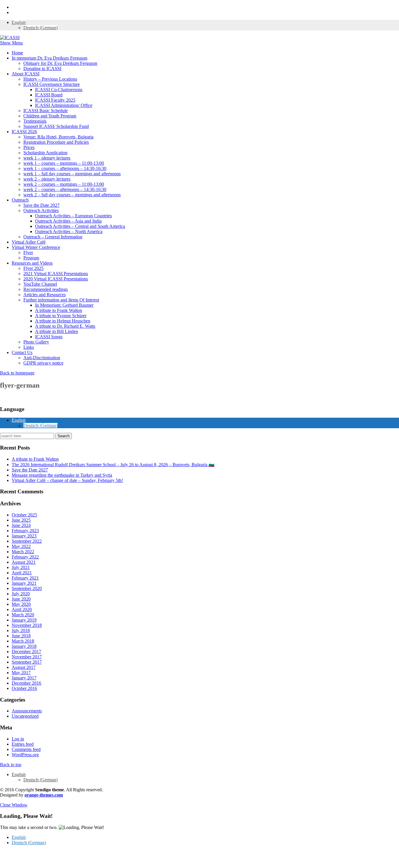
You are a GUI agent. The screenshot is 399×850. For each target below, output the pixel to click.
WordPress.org (25, 754)
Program (31, 257)
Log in (18, 738)
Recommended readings (45, 289)
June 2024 (21, 525)
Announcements (27, 710)
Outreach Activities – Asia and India (68, 220)
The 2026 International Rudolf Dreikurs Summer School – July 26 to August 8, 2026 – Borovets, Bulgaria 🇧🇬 (113, 464)
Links (28, 347)
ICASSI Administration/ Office (63, 105)
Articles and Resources (44, 294)
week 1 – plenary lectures (46, 157)
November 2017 (27, 656)
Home (17, 52)
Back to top (10, 764)
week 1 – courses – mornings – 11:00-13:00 (63, 163)
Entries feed (23, 744)
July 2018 (21, 630)
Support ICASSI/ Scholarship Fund (56, 126)
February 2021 (25, 577)
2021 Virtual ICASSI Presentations (55, 273)
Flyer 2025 (33, 268)
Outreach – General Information (52, 236)
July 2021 (21, 567)
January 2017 (24, 677)
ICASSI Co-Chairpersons (58, 89)
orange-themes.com (44, 794)
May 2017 (21, 672)
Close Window (13, 804)
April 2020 (22, 609)
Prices (28, 147)
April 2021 (22, 572)
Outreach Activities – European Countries (73, 215)
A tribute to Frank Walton (58, 310)
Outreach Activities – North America (69, 231)
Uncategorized (25, 716)
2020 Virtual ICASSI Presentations (55, 278)
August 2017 (24, 667)
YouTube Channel (40, 284)
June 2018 (21, 635)
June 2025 (21, 520)
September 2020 (27, 588)
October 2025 (24, 514)
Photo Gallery (36, 341)
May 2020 (21, 604)
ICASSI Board (49, 94)
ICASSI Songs (49, 336)
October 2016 (24, 688)
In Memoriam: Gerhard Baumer (64, 305)
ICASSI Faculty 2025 (55, 100)
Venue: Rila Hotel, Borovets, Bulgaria (58, 136)
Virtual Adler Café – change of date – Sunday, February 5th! (67, 480)
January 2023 (24, 535)
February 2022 (25, 556)
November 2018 (27, 625)
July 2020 (21, 593)
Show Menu (11, 42)
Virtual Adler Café (29, 242)
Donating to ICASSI (42, 68)
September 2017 (27, 662)
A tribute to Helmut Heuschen (62, 320)
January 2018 (24, 646)
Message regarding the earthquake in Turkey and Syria (62, 475)
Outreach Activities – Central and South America (80, 226)
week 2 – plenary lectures (46, 178)
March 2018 (23, 641)
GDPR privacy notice (43, 362)
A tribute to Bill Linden (56, 331)
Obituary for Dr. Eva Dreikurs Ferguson (60, 63)
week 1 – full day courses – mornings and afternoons (72, 173)
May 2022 (21, 546)
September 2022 (27, 541)
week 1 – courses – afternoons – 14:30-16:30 (64, 168)
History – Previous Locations (50, 79)
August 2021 (24, 562)
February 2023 (25, 530)
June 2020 (21, 598)
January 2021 (24, 583)
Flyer (28, 252)
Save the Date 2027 (41, 205)
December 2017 (26, 651)
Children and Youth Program (49, 115)
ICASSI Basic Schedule (45, 110)
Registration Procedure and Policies (56, 142)
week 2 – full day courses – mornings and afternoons (72, 194)
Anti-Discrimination (41, 357)
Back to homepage (17, 372)
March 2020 (23, 614)
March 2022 (23, 551)
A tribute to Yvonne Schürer (60, 315)
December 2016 (26, 683)
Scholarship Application (45, 152)
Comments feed (26, 749)
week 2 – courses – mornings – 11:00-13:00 (63, 184)
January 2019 (24, 619)
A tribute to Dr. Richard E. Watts (65, 326)
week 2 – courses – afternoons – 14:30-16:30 (64, 189)
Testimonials (34, 121)
